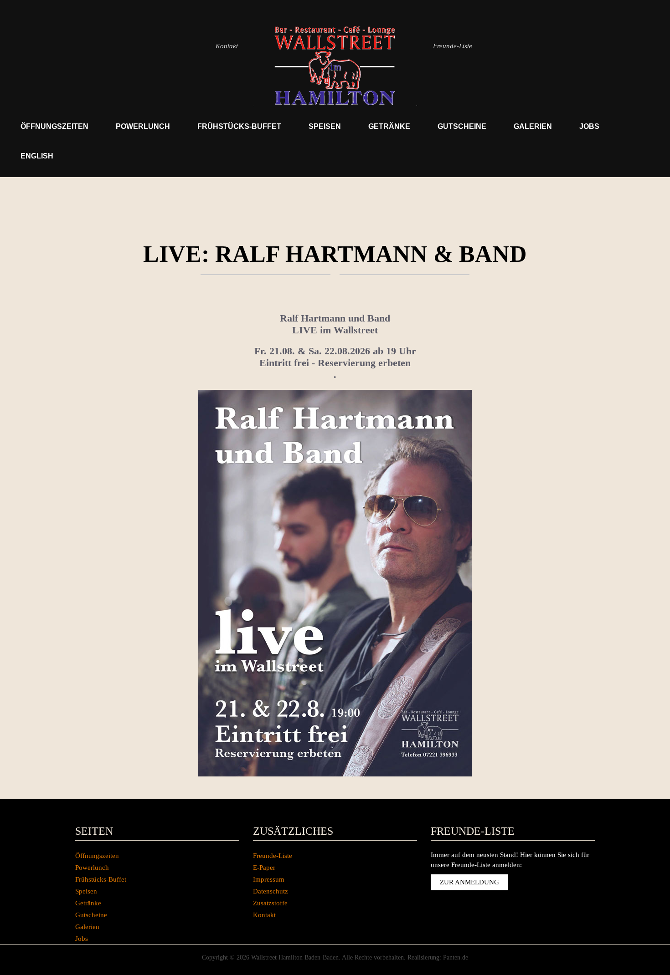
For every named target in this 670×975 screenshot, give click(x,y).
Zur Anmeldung (469, 882)
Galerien (533, 126)
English (37, 156)
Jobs (589, 126)
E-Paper (264, 867)
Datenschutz (270, 891)
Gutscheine (462, 126)
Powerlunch (143, 126)
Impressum (268, 879)
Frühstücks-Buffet (239, 126)
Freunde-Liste (452, 46)
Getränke (389, 126)
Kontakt (227, 46)
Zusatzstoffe (270, 903)
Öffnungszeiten (54, 126)
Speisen (325, 126)
